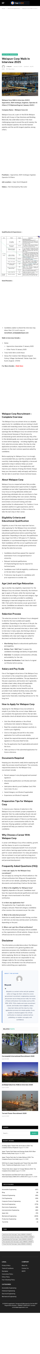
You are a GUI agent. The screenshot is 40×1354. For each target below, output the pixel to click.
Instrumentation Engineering (10, 1210)
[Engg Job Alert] (20, 3)
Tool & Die (5, 1222)
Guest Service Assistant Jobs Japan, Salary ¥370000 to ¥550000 (18, 1236)
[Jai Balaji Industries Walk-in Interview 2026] (20, 1072)
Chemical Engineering (8, 1195)
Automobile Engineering (9, 1189)
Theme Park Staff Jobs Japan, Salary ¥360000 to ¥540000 (17, 1244)
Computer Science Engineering (11, 1201)
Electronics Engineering (9, 1207)
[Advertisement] (20, 33)
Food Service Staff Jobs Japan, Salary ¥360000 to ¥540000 (17, 1234)
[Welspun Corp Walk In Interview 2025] (20, 84)
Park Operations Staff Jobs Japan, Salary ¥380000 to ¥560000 (18, 1241)
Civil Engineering (7, 1198)
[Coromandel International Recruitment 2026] (20, 1044)
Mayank (9, 66)
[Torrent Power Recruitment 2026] (20, 1101)
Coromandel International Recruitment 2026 (18, 1056)
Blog (3, 1192)
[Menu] (3, 3)
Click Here (19, 366)
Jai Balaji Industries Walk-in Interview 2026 (17, 1085)
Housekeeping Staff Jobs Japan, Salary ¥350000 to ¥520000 (17, 1239)
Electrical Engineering (10, 54)
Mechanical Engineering (9, 1216)
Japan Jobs (5, 1213)
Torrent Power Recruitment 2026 (14, 1113)
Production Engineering (9, 1219)
